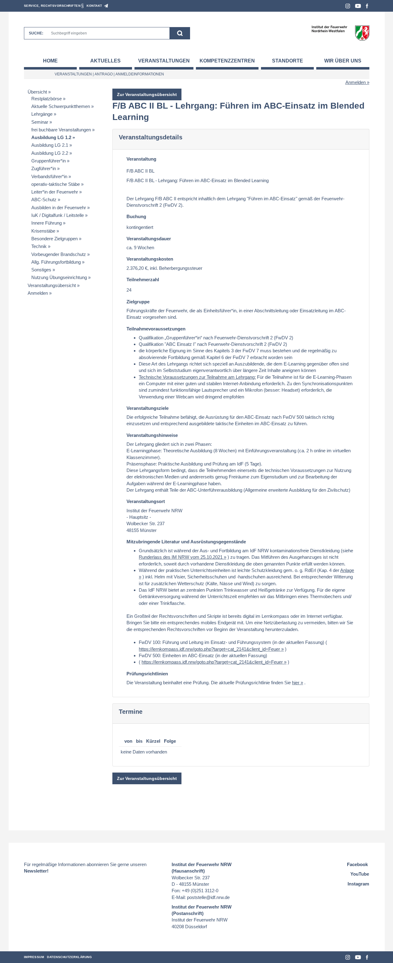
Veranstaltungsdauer (148, 238)
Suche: (36, 33)
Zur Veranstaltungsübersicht (147, 94)
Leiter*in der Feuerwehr (54, 191)
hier (295, 682)
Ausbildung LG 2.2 (49, 153)
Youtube (358, 6)
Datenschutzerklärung (69, 957)
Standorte (287, 60)
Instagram (347, 6)
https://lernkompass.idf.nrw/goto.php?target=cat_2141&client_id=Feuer (209, 649)
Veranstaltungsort (145, 501)
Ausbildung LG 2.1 (49, 145)
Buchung (136, 216)
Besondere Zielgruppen (54, 238)
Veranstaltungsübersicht (52, 285)
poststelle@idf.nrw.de (208, 897)
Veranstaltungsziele (147, 408)
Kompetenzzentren (227, 60)
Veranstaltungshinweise (152, 435)
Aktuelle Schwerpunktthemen (60, 106)
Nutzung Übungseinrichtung (59, 277)
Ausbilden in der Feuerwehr (58, 207)
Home (50, 60)
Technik (39, 246)
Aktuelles (105, 60)
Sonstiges (41, 269)
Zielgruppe (138, 301)
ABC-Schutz (43, 199)
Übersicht (37, 91)
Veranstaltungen (164, 60)
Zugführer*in (43, 168)
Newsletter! (36, 870)
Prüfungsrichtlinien (147, 673)
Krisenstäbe (43, 231)
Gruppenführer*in (48, 160)
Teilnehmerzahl (142, 279)
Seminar (39, 122)
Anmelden (355, 82)
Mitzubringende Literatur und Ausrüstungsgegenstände (186, 541)
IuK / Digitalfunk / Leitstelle (57, 215)
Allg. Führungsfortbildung (56, 262)
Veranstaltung (141, 159)
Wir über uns (342, 60)
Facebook (367, 6)
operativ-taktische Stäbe (55, 184)
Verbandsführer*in (49, 176)
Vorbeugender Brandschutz (58, 254)
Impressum (34, 957)
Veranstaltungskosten (149, 259)
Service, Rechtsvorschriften (52, 5)
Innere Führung (46, 223)
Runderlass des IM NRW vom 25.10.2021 (181, 557)
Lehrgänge (42, 114)
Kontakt (94, 5)
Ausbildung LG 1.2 (51, 137)
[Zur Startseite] (340, 32)
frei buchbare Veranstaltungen (61, 129)
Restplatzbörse (46, 98)
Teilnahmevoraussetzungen (155, 328)
